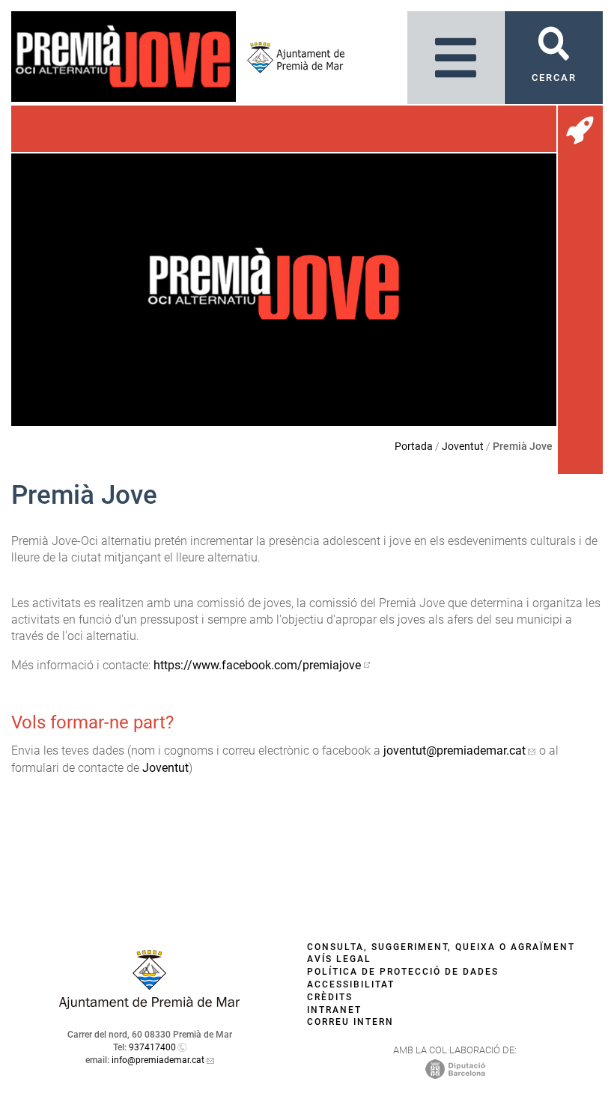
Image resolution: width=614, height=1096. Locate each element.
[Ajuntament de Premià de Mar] (290, 57)
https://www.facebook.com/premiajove (257, 665)
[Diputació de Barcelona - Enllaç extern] (455, 1069)
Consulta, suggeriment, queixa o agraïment (441, 947)
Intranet (334, 1010)
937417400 (152, 1047)
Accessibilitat (351, 984)
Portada (414, 446)
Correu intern (350, 1022)
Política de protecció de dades (403, 971)
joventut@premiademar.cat (454, 750)
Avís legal (339, 959)
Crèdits (330, 997)
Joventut (463, 446)
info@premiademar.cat (158, 1060)
